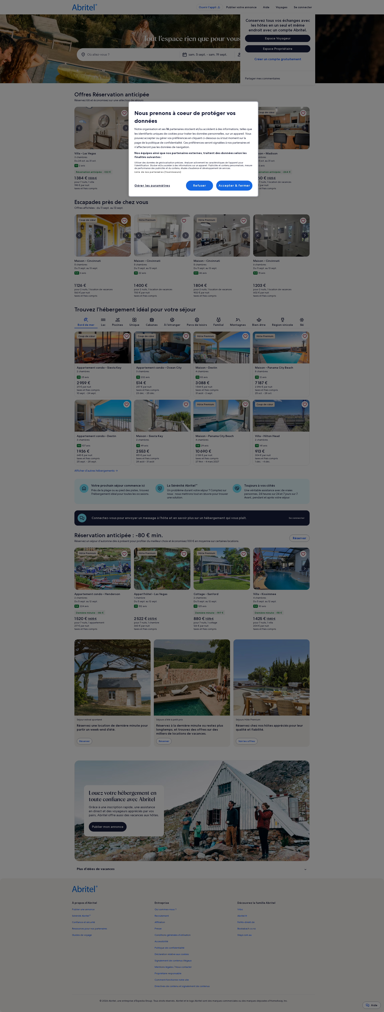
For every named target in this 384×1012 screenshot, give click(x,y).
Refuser (199, 185)
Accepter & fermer (234, 185)
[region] (193, 149)
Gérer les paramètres (152, 185)
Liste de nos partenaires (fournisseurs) (157, 172)
